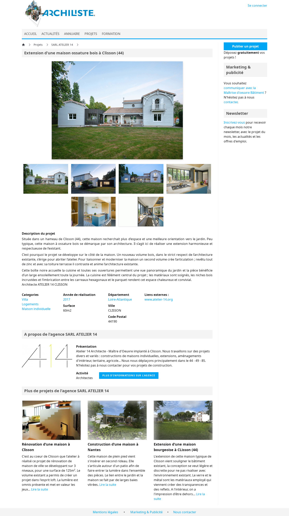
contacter (230, 102)
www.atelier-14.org (158, 299)
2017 (66, 299)
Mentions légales (105, 512)
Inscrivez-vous (234, 122)
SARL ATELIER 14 (62, 44)
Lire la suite (39, 489)
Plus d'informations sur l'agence (128, 375)
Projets (38, 44)
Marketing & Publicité (146, 512)
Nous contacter (184, 512)
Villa (25, 299)
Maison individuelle (36, 309)
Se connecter (257, 5)
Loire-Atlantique (120, 299)
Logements (30, 304)
